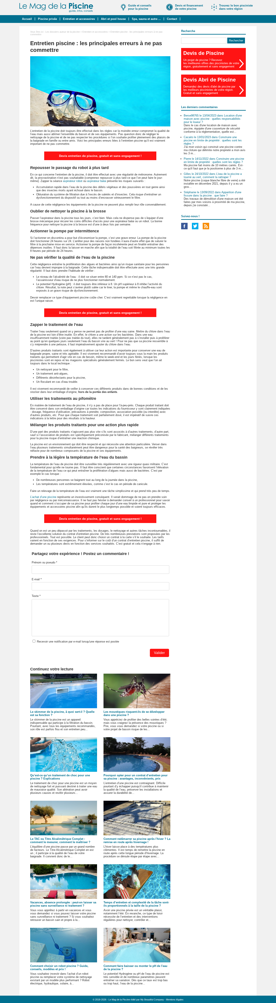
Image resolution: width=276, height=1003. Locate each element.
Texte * (36, 596)
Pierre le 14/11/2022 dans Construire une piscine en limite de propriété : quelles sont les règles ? (214, 160)
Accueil (27, 19)
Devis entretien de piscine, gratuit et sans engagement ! (100, 156)
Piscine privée (47, 19)
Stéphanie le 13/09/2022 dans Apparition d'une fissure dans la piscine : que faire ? (212, 194)
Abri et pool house (113, 19)
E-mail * (37, 579)
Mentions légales (174, 999)
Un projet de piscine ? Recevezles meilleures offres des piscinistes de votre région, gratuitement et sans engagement (211, 63)
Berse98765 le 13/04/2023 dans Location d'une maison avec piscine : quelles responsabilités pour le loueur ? (213, 119)
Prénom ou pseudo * (44, 562)
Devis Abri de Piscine (209, 80)
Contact (172, 19)
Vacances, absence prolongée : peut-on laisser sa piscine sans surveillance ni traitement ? (63, 904)
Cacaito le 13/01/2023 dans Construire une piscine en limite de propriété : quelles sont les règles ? (213, 140)
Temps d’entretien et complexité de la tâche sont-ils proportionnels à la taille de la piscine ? (136, 904)
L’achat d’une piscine (43, 497)
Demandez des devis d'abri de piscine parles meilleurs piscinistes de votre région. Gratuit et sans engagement (209, 90)
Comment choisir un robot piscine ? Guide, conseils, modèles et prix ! (59, 967)
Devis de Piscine (203, 53)
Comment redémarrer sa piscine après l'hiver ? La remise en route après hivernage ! (137, 840)
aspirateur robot (72, 181)
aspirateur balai (96, 181)
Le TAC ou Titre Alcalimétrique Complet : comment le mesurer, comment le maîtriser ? (60, 840)
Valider (159, 653)
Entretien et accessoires (79, 19)
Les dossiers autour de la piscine (62, 31)
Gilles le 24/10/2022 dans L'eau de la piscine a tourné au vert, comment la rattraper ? (213, 175)
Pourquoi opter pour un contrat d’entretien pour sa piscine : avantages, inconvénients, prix (136, 777)
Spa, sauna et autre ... (146, 19)
